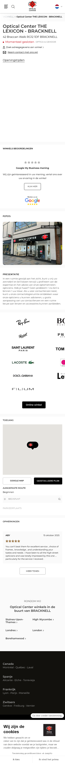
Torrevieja (29, 680)
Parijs (13, 693)
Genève (7, 706)
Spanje (7, 676)
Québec (20, 667)
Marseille (24, 693)
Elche (18, 680)
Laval (30, 667)
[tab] (18, 508)
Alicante (8, 680)
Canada (8, 664)
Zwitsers (9, 702)
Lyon (5, 693)
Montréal (8, 667)
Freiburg (19, 706)
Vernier (30, 706)
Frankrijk (9, 689)
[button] (6, 6)
